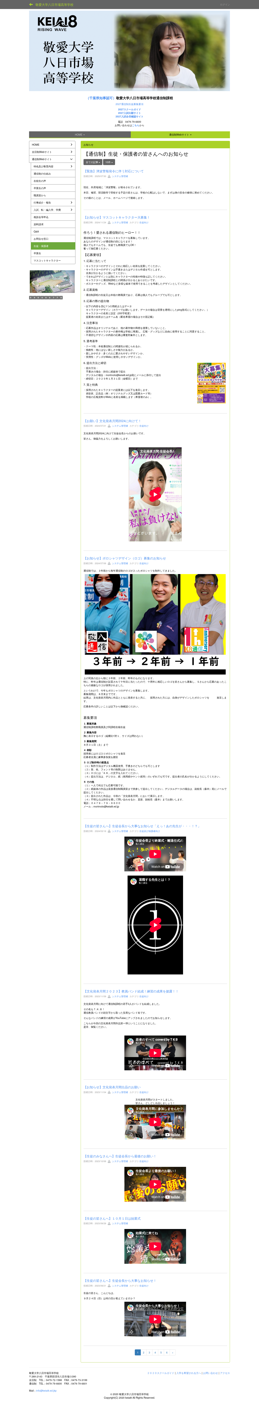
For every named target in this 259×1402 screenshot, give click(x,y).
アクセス (225, 1373)
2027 (121, 113)
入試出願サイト (132, 113)
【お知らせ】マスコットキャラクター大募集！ (117, 217)
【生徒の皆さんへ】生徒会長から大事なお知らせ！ (120, 1280)
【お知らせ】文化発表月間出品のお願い (112, 1087)
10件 (108, 162)
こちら (135, 125)
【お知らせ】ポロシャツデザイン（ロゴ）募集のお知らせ (125, 558)
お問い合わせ (210, 1373)
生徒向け (144, 222)
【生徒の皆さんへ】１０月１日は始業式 (112, 1218)
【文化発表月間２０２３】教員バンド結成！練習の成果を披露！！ (131, 991)
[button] (180, 134)
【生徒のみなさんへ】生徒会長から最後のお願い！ (120, 1156)
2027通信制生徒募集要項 (129, 104)
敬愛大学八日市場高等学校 (54, 4)
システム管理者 (119, 176)
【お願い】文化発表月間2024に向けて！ (112, 420)
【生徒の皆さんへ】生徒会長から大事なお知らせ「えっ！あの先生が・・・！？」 (142, 826)
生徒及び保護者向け (149, 831)
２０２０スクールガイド (160, 1373)
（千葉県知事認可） (101, 98)
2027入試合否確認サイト (129, 116)
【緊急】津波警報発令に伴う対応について (114, 171)
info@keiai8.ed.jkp (46, 1390)
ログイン (225, 4)
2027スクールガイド (129, 109)
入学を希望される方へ (188, 1373)
